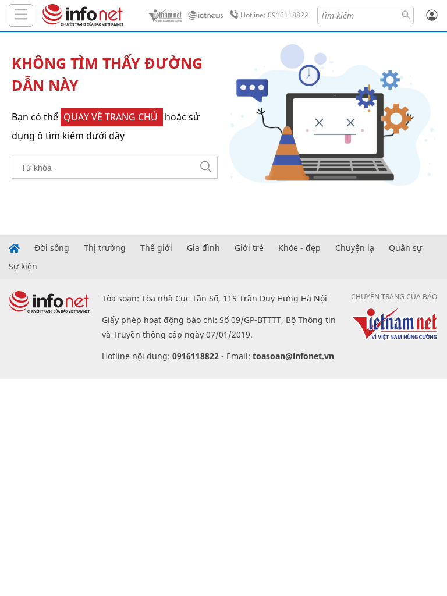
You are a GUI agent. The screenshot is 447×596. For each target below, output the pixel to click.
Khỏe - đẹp (299, 248)
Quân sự (405, 248)
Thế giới (156, 248)
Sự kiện (23, 266)
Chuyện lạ (354, 248)
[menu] (21, 15)
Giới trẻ (249, 248)
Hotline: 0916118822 (274, 15)
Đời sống (51, 248)
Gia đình (203, 248)
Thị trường (105, 248)
